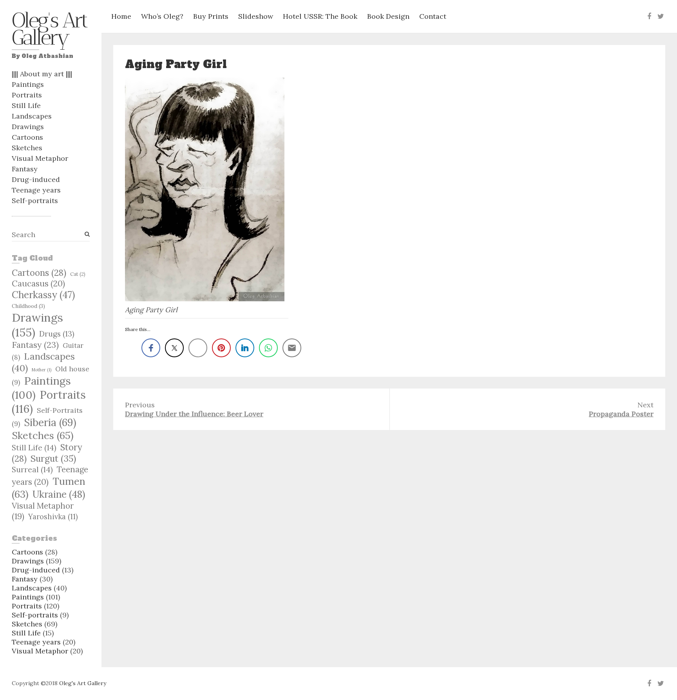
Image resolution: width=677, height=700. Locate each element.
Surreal (32, 469)
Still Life (26, 105)
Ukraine (59, 494)
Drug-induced (36, 179)
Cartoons (27, 137)
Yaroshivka (53, 516)
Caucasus (38, 283)
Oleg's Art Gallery (49, 31)
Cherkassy (43, 295)
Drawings (28, 126)
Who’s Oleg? (162, 16)
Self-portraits (35, 200)
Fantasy (25, 168)
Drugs (56, 333)
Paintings (28, 84)
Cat (77, 274)
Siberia (50, 422)
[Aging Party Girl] (206, 189)
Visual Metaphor (40, 158)
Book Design (388, 16)
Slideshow (255, 16)
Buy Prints (210, 16)
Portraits (27, 94)
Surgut (53, 458)
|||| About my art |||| (42, 73)
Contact (432, 16)
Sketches (27, 147)
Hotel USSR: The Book (320, 16)
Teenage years (36, 189)
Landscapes (32, 116)
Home (121, 16)
